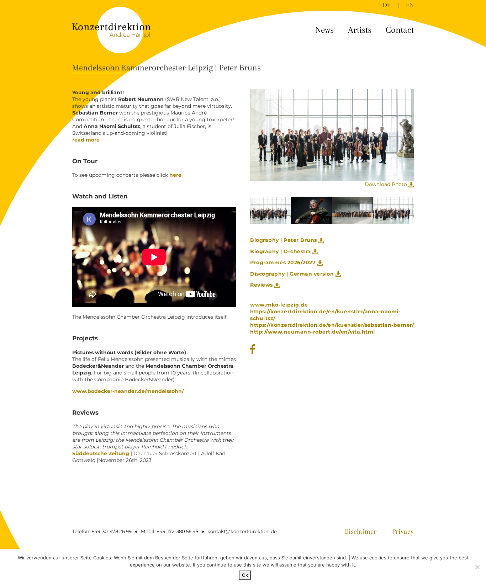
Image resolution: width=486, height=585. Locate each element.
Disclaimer (360, 531)
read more (86, 140)
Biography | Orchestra (281, 251)
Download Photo (386, 184)
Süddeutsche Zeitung (100, 453)
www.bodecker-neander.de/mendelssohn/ (128, 391)
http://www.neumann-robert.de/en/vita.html (312, 332)
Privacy (403, 531)
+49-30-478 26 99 (111, 531)
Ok (245, 575)
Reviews (262, 285)
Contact (400, 30)
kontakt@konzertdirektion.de (242, 531)
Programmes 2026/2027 (283, 262)
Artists (359, 30)
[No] (477, 566)
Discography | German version (293, 274)
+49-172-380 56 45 (177, 531)
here (174, 175)
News (324, 30)
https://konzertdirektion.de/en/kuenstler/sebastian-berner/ (332, 325)
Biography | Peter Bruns (284, 240)
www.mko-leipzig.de (279, 305)
